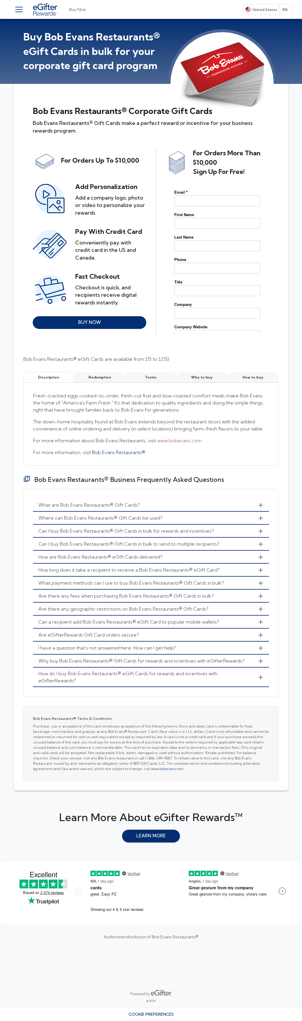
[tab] (77, 9)
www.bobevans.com (179, 440)
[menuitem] (151, 505)
